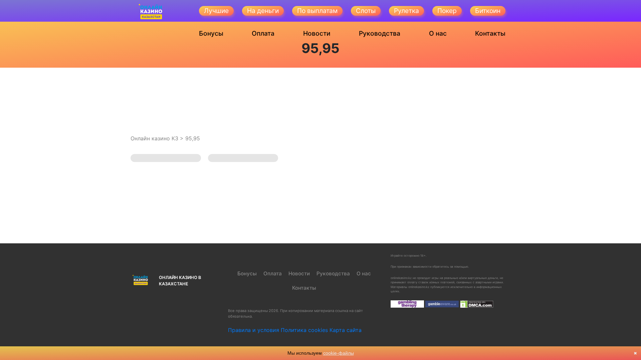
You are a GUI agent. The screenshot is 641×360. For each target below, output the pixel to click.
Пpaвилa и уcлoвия (253, 330)
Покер (447, 11)
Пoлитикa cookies (304, 330)
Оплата (263, 33)
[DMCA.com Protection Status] (476, 303)
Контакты (490, 33)
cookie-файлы (338, 353)
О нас (438, 33)
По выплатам (317, 11)
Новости (317, 33)
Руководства (379, 33)
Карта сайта (346, 330)
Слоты (366, 11)
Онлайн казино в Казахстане (180, 280)
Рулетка (406, 11)
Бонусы (211, 33)
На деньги (263, 11)
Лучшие (216, 11)
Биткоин (487, 11)
